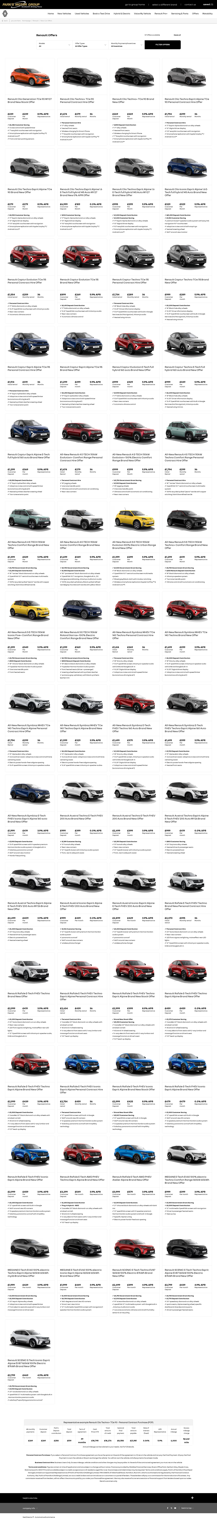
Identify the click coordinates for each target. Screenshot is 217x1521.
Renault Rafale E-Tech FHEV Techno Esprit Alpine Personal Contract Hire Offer (81, 996)
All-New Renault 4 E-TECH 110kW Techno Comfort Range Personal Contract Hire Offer (184, 457)
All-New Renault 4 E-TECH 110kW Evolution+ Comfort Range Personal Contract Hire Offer (81, 457)
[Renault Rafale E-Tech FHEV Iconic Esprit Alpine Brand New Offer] (187, 1064)
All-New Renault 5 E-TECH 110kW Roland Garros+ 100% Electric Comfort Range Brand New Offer (79, 635)
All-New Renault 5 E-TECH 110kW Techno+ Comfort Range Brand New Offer (186, 544)
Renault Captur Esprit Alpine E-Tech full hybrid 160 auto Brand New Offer (29, 456)
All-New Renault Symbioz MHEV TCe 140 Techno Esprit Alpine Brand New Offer (81, 728)
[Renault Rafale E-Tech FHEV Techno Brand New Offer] (29, 971)
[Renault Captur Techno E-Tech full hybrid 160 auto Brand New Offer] (187, 344)
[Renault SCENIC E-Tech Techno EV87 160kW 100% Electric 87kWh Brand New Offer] (134, 1247)
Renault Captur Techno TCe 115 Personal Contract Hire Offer (130, 281)
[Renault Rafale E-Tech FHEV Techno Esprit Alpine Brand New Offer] (187, 971)
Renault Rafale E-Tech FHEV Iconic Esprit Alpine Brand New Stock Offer (133, 1088)
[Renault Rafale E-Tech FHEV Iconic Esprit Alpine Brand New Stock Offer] (134, 1064)
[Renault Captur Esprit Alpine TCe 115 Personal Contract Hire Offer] (29, 344)
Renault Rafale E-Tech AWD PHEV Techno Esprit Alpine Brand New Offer (82, 1178)
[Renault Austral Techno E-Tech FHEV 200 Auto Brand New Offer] (82, 793)
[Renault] (5, 13)
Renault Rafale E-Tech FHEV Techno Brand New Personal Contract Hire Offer (186, 905)
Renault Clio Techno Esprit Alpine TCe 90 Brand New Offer (30, 191)
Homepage (26, 21)
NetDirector (28, 1517)
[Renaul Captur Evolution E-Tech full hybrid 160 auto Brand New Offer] (134, 344)
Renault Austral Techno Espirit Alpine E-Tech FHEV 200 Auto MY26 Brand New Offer (187, 818)
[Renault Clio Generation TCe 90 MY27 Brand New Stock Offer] (29, 76)
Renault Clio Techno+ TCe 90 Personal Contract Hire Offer (77, 100)
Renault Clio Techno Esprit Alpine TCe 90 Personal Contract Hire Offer (187, 100)
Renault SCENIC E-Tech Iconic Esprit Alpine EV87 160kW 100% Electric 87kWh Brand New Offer (29, 1363)
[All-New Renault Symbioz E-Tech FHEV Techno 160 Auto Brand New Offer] (134, 703)
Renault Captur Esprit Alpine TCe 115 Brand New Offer (81, 368)
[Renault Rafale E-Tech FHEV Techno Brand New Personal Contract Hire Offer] (187, 880)
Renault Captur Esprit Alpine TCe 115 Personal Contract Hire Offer (29, 368)
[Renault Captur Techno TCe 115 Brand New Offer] (187, 257)
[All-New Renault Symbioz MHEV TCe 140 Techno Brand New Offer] (187, 609)
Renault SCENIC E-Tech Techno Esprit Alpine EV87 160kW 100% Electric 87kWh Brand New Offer (187, 1272)
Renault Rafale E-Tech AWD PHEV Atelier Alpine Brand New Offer (132, 1178)
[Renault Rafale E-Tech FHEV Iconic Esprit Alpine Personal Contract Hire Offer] (82, 1064)
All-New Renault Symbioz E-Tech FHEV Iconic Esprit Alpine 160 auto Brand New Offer (27, 818)
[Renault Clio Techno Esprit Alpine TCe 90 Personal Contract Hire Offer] (187, 76)
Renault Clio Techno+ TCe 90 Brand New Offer (133, 100)
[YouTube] (175, 1508)
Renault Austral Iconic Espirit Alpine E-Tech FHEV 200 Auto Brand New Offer (81, 905)
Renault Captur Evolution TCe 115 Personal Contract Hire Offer (27, 281)
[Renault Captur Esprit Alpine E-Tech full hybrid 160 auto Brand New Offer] (29, 432)
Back (6, 21)
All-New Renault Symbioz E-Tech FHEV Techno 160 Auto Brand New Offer (132, 728)
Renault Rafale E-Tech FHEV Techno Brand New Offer (29, 995)
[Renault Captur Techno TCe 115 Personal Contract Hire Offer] (134, 257)
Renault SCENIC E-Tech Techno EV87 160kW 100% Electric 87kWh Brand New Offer (133, 1272)
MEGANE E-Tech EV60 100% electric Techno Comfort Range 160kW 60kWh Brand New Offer (187, 1179)
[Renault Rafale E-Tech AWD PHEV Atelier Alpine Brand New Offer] (134, 1154)
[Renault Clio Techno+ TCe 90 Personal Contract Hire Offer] (82, 76)
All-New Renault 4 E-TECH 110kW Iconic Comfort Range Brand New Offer (80, 544)
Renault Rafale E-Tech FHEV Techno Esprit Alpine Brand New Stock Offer (133, 995)
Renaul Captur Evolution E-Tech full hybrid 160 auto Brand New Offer (133, 368)
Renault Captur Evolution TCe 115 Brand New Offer (79, 281)
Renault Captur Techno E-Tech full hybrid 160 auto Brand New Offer (185, 368)
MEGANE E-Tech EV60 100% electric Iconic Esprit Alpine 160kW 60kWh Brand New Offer (81, 1272)
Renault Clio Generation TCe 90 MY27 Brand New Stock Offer (30, 100)
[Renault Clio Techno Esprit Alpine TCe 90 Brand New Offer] (29, 166)
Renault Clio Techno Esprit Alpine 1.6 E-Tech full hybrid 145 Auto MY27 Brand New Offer (133, 192)
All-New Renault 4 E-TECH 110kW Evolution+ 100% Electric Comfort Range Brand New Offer (132, 457)
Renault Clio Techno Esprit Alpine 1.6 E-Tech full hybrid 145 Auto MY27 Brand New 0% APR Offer (81, 192)
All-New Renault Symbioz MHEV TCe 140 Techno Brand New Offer (186, 634)
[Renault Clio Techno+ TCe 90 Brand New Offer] (134, 76)
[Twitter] (171, 1508)
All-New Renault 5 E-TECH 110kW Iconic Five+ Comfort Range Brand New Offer (28, 635)
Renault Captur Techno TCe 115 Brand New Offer (187, 281)
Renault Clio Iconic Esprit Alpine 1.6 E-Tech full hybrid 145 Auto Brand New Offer (186, 192)
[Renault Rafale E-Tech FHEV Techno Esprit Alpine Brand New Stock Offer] (134, 971)
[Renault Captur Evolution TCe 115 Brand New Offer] (82, 257)
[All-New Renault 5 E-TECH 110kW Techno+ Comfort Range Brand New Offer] (187, 519)
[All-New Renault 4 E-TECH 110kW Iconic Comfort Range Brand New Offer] (82, 519)
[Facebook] (167, 1508)
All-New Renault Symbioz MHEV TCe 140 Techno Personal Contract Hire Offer (133, 635)
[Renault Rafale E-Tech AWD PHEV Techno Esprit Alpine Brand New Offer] (82, 1154)
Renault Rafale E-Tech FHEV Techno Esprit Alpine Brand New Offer (186, 995)
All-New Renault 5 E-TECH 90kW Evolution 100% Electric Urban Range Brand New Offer (134, 544)
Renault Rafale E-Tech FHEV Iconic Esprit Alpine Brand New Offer (185, 1088)
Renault (36, 21)
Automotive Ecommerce (45, 1517)
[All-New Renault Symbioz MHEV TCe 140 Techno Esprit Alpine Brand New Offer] (82, 703)
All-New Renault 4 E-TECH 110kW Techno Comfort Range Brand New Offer (28, 544)
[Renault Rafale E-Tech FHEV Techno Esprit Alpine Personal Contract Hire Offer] (82, 971)
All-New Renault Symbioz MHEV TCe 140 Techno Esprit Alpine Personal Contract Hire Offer (29, 728)
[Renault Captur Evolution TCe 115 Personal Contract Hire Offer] (29, 257)
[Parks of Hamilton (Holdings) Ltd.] (22, 4)
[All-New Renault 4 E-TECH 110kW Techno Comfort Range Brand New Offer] (29, 519)
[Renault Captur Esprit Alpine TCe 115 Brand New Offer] (82, 344)
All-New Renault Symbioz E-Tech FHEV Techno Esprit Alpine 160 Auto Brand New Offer (185, 728)
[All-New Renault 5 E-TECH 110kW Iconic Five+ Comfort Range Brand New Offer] (29, 609)
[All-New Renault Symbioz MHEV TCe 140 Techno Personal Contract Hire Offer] (134, 609)
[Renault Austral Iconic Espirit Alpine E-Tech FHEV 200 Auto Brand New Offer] (82, 880)
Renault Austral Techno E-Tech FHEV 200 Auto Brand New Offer (81, 817)
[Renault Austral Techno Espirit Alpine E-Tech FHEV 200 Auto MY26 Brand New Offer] (187, 793)
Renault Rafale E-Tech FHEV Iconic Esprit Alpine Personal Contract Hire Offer (81, 1089)
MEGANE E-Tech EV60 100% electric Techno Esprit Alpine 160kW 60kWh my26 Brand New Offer (28, 1272)
